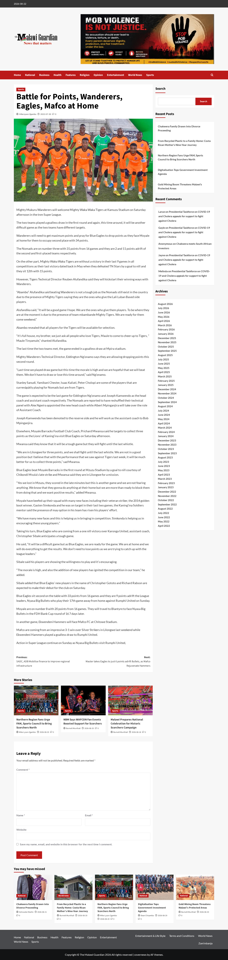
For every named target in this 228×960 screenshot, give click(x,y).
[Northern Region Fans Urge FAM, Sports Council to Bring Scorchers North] (36, 700)
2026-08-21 (42, 912)
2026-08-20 (44, 732)
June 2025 (164, 363)
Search (160, 88)
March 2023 (165, 478)
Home (17, 75)
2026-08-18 (136, 732)
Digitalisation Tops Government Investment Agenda (183, 171)
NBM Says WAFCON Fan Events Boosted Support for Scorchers (82, 722)
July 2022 (163, 512)
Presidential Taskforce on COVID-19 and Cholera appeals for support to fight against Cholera (184, 216)
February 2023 (166, 483)
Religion (84, 75)
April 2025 (164, 372)
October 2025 (166, 346)
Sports (150, 75)
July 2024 (163, 410)
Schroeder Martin (26, 912)
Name (20, 815)
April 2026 (164, 321)
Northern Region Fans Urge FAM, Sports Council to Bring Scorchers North (34, 724)
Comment (23, 769)
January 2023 (166, 487)
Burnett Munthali (73, 728)
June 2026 (164, 312)
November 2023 (167, 444)
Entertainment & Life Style (150, 935)
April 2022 (164, 525)
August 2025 (165, 355)
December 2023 (167, 440)
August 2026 (165, 303)
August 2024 (165, 406)
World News (135, 75)
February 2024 (166, 431)
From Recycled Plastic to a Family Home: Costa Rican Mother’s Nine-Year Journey (184, 142)
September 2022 (167, 504)
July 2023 (163, 461)
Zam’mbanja (205, 943)
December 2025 (167, 338)
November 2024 (167, 393)
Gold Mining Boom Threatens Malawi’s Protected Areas (180, 186)
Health (57, 75)
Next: (118, 661)
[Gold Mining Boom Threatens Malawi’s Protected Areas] (195, 887)
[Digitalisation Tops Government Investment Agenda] (155, 887)
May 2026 (163, 316)
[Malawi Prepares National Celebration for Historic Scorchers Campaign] (130, 700)
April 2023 (164, 474)
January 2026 (166, 333)
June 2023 (164, 466)
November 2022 (167, 495)
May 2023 (163, 470)
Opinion (98, 75)
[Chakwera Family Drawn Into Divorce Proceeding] (33, 887)
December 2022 (167, 491)
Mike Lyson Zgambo (27, 114)
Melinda (163, 271)
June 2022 (164, 517)
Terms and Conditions (181, 935)
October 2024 (166, 397)
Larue (161, 211)
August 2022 (165, 508)
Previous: (43, 661)
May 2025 (163, 367)
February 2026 (166, 329)
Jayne (161, 255)
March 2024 (165, 427)
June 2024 (164, 414)
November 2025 (167, 342)
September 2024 (167, 402)
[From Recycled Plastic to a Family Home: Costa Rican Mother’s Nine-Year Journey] (73, 887)
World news (63, 895)
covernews (140, 954)
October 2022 (166, 500)
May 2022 (163, 521)
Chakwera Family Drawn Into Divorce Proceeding (179, 128)
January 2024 (166, 436)
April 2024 (164, 423)
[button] (212, 75)
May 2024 (163, 419)
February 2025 (166, 380)
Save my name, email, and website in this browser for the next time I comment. (66, 844)
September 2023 (167, 453)
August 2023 (165, 457)
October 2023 (166, 448)
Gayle (161, 227)
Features (71, 75)
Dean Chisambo (147, 915)
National (30, 75)
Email (89, 815)
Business (44, 75)
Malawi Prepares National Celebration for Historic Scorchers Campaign (127, 724)
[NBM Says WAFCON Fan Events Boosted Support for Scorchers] (83, 700)
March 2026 (165, 325)
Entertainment (115, 75)
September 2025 (167, 350)
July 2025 (163, 359)
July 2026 (163, 308)
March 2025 (165, 376)
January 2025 (166, 385)
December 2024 (167, 389)
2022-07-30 (45, 114)
